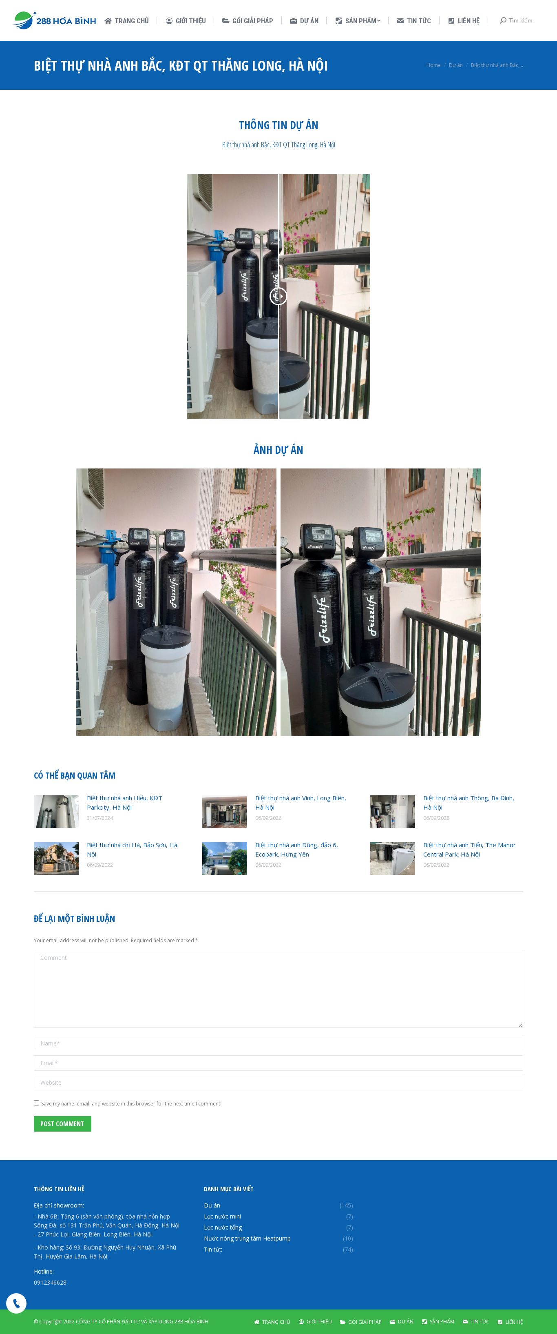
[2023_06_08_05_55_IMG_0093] (381, 602)
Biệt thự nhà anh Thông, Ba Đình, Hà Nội (468, 802)
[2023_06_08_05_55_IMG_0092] (176, 602)
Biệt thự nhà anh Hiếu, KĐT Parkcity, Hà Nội (124, 802)
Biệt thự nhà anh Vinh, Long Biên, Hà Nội (300, 802)
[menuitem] (126, 21)
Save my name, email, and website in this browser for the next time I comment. (131, 1103)
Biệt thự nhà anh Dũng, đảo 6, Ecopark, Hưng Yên (296, 849)
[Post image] (56, 811)
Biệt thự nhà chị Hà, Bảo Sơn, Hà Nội (132, 849)
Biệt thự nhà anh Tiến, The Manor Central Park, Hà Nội (469, 849)
